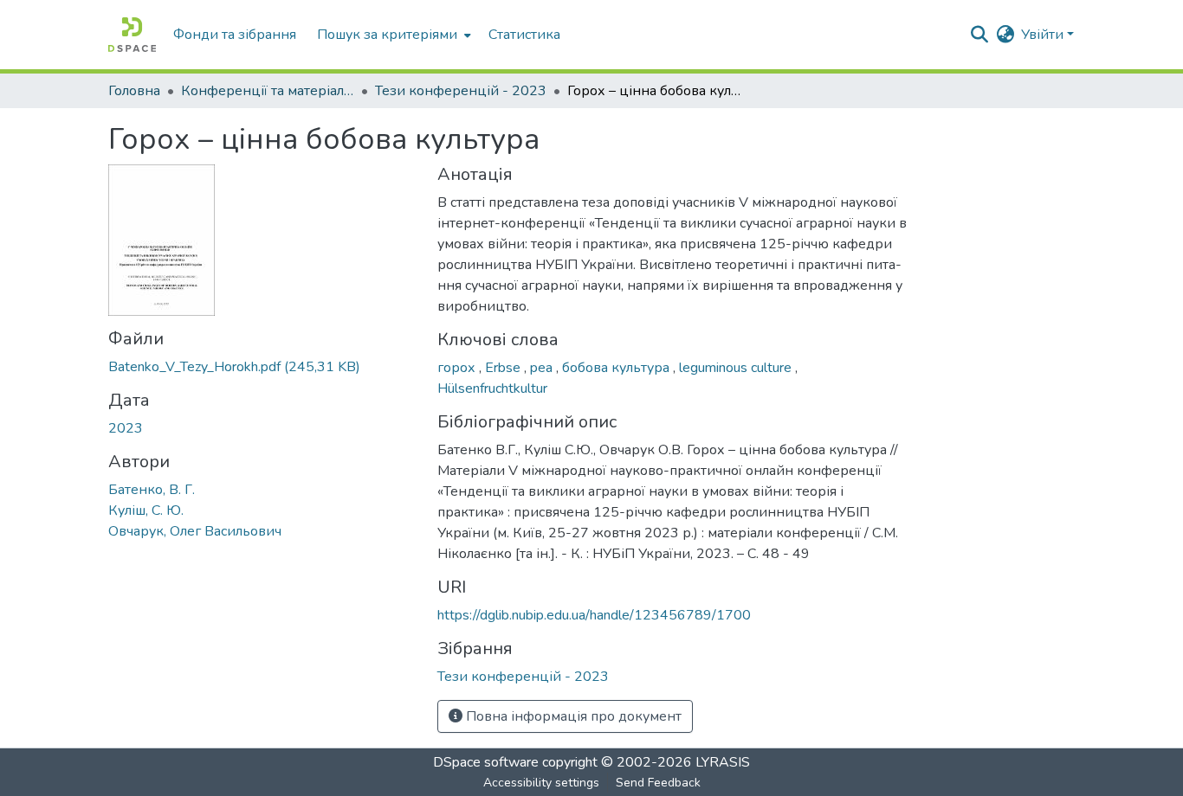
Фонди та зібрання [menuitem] (234, 34)
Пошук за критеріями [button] (387, 34)
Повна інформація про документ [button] (572, 716)
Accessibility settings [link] (541, 782)
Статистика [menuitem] (524, 34)
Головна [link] (134, 90)
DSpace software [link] (486, 762)
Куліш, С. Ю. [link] (146, 510)
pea (543, 367)
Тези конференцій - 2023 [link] (460, 90)
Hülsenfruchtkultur (492, 388)
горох (458, 367)
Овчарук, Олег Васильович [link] (194, 531)
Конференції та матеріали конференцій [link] (267, 90)
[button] (132, 34)
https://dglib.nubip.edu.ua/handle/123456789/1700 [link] (594, 615)
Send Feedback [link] (658, 782)
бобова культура (617, 367)
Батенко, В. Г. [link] (151, 489)
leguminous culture (737, 367)
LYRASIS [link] (722, 762)
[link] (262, 366)
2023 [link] (125, 428)
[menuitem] (392, 34)
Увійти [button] (1044, 34)
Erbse (504, 367)
